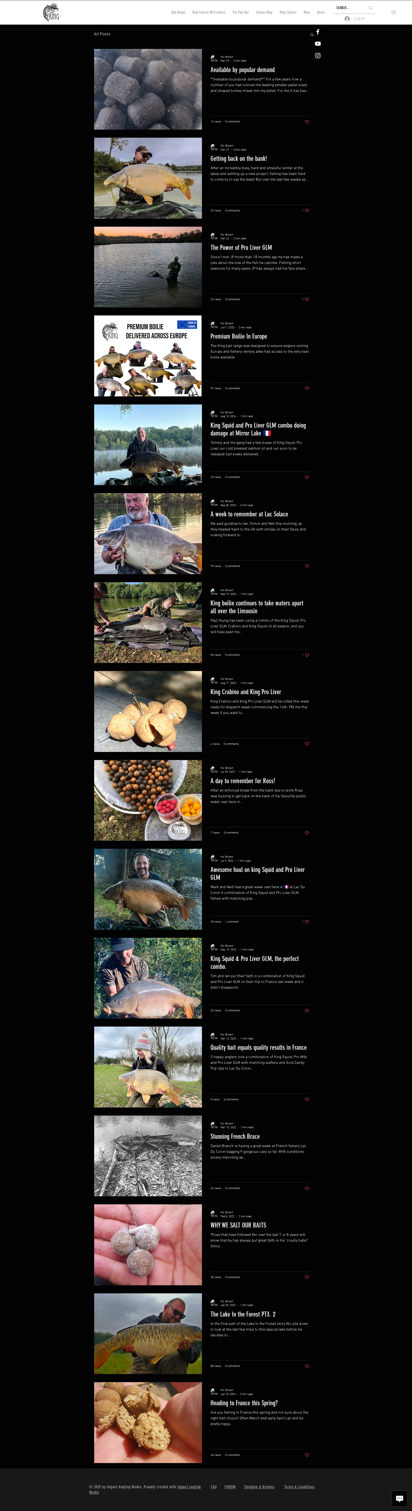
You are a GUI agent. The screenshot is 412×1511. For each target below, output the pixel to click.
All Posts (102, 34)
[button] (396, 12)
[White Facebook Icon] (317, 31)
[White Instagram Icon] (317, 55)
